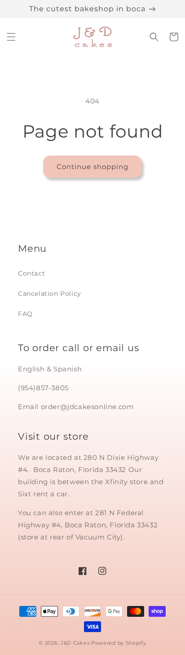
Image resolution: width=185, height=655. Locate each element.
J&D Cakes (75, 643)
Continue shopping (92, 166)
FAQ (25, 314)
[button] (11, 37)
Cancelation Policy (49, 294)
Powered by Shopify (118, 643)
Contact (31, 273)
